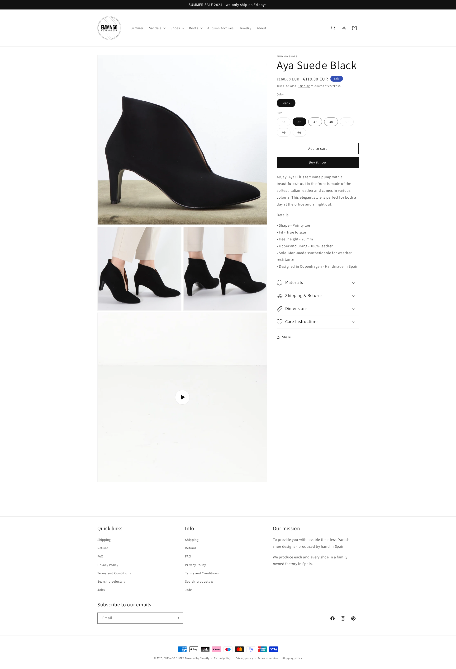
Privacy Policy (107, 565)
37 (315, 122)
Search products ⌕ (111, 581)
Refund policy (222, 658)
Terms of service (268, 658)
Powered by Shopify (197, 658)
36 (299, 122)
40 (286, 133)
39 (349, 122)
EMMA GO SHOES (174, 658)
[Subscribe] (177, 618)
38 (331, 122)
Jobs (101, 590)
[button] (157, 28)
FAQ (100, 556)
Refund (103, 548)
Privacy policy (244, 658)
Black (286, 103)
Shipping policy (292, 658)
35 (286, 122)
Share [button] (286, 337)
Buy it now (318, 162)
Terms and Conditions (114, 573)
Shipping (304, 86)
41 (302, 133)
